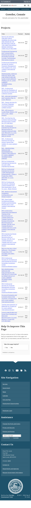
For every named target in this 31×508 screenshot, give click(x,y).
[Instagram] (9, 370)
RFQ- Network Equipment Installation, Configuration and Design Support (9, 194)
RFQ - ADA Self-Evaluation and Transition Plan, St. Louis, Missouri (9, 98)
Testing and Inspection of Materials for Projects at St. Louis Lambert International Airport (9, 307)
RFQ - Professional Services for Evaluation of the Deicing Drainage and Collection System (9, 91)
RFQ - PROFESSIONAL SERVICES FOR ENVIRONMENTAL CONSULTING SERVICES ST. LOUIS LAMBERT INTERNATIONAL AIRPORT (9, 153)
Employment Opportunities (11, 403)
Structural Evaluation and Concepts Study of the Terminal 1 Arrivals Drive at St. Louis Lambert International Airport (9, 298)
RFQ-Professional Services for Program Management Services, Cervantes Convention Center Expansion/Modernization (9, 288)
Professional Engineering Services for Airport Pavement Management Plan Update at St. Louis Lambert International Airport (9, 67)
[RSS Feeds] (25, 370)
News (4, 392)
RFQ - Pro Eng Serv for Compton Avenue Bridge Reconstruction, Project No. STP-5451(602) (9, 120)
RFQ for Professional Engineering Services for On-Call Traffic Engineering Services (9, 163)
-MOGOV (8, 5)
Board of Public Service (13, 9)
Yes (7, 347)
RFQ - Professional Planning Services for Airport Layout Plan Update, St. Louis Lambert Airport (9, 142)
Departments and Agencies (11, 469)
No (12, 347)
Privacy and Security (9, 428)
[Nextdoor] (21, 370)
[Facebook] (6, 370)
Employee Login (7, 410)
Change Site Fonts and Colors (11, 424)
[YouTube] (17, 370)
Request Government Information (13, 472)
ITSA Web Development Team (7, 496)
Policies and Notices (9, 431)
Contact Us (6, 465)
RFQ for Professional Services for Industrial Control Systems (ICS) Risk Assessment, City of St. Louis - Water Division (9, 185)
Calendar (5, 396)
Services (5, 384)
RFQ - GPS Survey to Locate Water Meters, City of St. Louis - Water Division (9, 112)
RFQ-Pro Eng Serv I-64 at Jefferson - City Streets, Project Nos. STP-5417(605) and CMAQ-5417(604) (9, 252)
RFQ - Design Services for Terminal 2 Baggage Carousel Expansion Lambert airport (9, 105)
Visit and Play (7, 400)
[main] (15, 185)
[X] (13, 370)
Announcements (25, 9)
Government (6, 388)
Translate (16, 438)
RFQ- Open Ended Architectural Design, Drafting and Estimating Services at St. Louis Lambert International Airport (9, 204)
